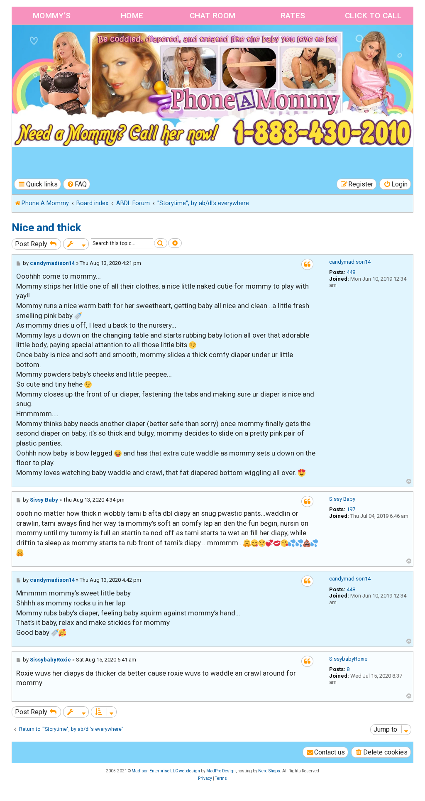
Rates (293, 15)
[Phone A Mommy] (59, 42)
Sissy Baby (342, 499)
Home (132, 15)
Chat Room (213, 15)
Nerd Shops (269, 771)
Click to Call (373, 15)
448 (351, 272)
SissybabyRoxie (348, 659)
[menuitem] (76, 184)
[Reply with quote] (307, 264)
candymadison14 (350, 262)
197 (351, 509)
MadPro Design (221, 771)
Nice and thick (46, 227)
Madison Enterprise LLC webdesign (166, 771)
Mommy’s (52, 15)
